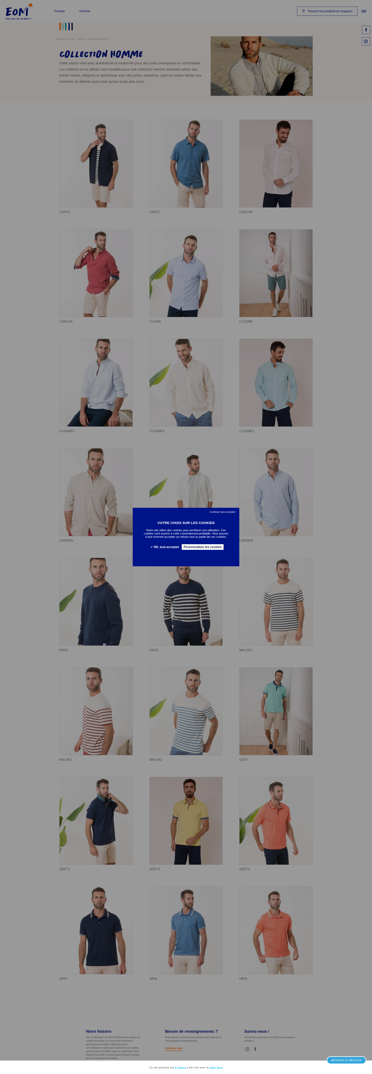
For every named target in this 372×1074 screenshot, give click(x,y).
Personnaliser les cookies (203, 547)
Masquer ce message (346, 1060)
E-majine (180, 1067)
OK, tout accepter (166, 547)
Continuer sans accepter (222, 512)
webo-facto (216, 1067)
